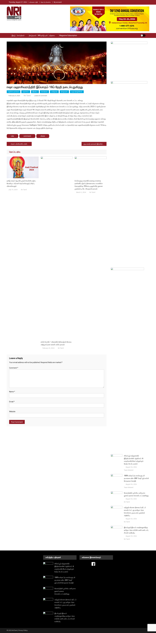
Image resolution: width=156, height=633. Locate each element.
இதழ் (13, 35)
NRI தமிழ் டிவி (43, 35)
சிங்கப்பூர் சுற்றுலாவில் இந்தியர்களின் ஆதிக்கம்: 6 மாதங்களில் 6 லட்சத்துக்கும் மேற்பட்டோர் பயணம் (133, 460)
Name (12, 392)
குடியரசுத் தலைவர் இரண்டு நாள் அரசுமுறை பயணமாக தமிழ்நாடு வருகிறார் (95, 144)
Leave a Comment (40, 96)
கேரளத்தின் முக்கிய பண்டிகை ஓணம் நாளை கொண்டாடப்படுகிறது (136, 494)
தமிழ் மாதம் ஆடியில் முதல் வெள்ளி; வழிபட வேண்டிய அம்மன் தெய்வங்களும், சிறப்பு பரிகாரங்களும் (21, 183)
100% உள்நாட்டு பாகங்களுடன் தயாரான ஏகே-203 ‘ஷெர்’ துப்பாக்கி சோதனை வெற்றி (136, 478)
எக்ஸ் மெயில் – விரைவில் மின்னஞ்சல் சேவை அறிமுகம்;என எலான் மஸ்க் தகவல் (56, 343)
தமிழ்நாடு (54, 92)
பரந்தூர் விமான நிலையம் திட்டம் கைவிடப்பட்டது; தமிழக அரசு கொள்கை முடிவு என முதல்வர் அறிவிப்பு (135, 511)
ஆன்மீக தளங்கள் (13, 92)
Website (12, 411)
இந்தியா (35, 92)
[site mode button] (143, 35)
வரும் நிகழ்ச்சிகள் (76, 92)
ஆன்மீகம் (26, 92)
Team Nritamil (128, 470)
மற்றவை (52, 35)
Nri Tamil (27, 96)
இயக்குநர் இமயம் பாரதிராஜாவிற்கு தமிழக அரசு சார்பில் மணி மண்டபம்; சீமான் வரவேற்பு (136, 530)
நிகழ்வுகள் (32, 35)
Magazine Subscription (68, 35)
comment (27, 136)
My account (58, 2)
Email (12, 402)
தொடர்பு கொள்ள (46, 2)
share (43, 136)
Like (12, 136)
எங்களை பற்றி (33, 2)
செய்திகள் (20, 35)
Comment (13, 368)
